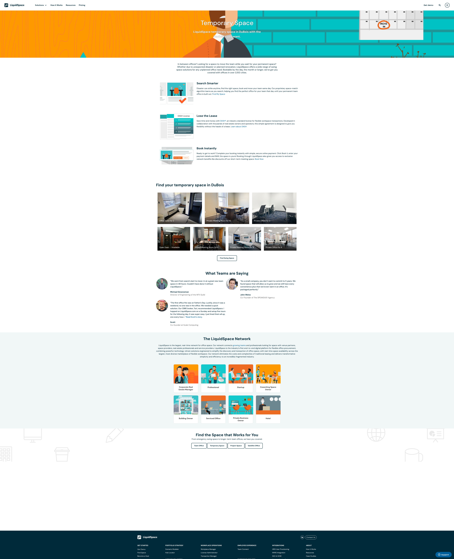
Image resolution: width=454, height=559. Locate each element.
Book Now (259, 159)
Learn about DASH (239, 126)
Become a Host (143, 556)
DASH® (223, 121)
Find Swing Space (227, 258)
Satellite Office (254, 446)
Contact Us (310, 537)
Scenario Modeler (172, 549)
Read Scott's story (194, 317)
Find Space (141, 553)
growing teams (239, 345)
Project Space (236, 446)
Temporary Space (217, 446)
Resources (71, 5)
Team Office (199, 446)
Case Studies (311, 556)
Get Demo (141, 549)
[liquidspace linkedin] (302, 537)
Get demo (428, 5)
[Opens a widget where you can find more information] (443, 555)
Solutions (39, 5)
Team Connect (243, 549)
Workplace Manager (208, 549)
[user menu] (447, 5)
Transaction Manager (209, 556)
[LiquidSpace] (147, 537)
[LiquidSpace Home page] (14, 5)
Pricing (82, 5)
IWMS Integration (278, 553)
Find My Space (218, 94)
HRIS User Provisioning (280, 549)
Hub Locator (170, 553)
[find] (439, 5)
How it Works (56, 5)
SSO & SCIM (276, 556)
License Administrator (209, 553)
